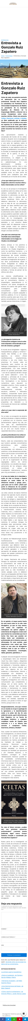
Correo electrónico (8, 937)
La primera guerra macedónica (11, 972)
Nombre (4, 929)
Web (2, 945)
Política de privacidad (9, 1005)
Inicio (2, 56)
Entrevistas (4, 40)
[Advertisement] (14, 22)
